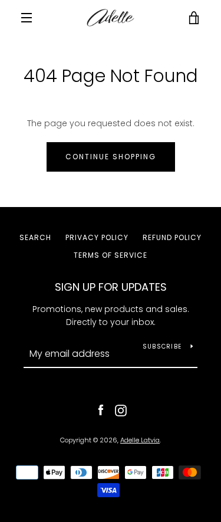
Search (35, 237)
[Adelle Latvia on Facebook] (101, 410)
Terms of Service (110, 255)
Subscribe (162, 346)
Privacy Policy (96, 237)
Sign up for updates (111, 287)
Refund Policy (172, 237)
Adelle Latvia (140, 440)
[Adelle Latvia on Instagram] (121, 410)
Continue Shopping (110, 157)
